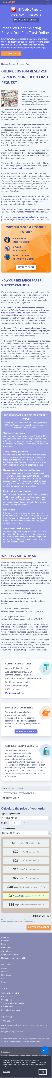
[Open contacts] (45, 1050)
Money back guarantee (10, 1010)
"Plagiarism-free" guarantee (12, 1003)
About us (5, 937)
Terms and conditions (10, 993)
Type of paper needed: (10, 813)
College (4, 968)
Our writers (6, 951)
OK (42, 1072)
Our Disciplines (7, 965)
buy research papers (20, 168)
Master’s (4, 972)
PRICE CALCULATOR (13, 788)
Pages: (4, 823)
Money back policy (26, 731)
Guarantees (6, 947)
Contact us (5, 941)
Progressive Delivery (14, 693)
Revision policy (7, 1007)
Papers (29, 9)
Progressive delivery (9, 954)
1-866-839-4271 (9, 2)
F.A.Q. (3, 944)
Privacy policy (7, 996)
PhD (3, 978)
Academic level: (8, 829)
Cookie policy (6, 1000)
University (5, 982)
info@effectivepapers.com (12, 1031)
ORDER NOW (17, 14)
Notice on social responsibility (13, 958)
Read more (6, 1072)
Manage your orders (26, 19)
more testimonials (24, 217)
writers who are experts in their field (25, 311)
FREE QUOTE (34, 14)
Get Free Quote (11, 53)
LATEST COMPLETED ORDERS (18, 793)
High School (6, 975)
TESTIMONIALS (11, 798)
